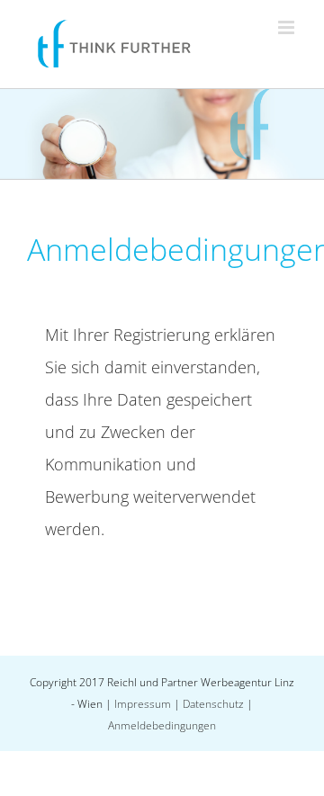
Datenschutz (213, 703)
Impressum (142, 703)
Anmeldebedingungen (162, 725)
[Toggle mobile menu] (287, 27)
